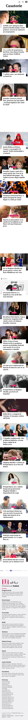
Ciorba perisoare (6, 657)
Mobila (4, 665)
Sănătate (5, 632)
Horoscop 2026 (6, 681)
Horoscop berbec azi (7, 707)
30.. (23, 570)
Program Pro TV (16, 607)
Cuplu (3, 593)
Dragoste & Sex (6, 590)
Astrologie (14, 21)
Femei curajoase (6, 668)
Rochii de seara (10, 624)
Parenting (4, 666)
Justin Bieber (18, 606)
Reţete (4, 651)
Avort (23, 636)
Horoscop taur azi (6, 695)
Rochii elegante (19, 625)
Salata (21, 652)
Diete (3, 643)
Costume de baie (6, 625)
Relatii (14, 361)
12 (9, 570)
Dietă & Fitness (6, 641)
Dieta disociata (18, 646)
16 (15, 570)
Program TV (9, 607)
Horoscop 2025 (6, 683)
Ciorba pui (14, 657)
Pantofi (13, 625)
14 (12, 570)
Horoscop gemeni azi (7, 693)
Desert (12, 655)
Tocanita (16, 654)
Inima (11, 633)
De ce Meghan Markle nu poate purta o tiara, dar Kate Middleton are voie (12, 270)
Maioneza (17, 655)
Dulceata (10, 654)
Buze (17, 616)
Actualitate (5, 671)
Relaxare (18, 643)
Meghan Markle (6, 602)
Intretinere (5, 644)
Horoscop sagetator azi (8, 700)
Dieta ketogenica (10, 647)
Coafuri (19, 614)
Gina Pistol (11, 606)
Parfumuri (14, 614)
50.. (26, 570)
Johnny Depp (11, 603)
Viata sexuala (15, 592)
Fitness (7, 643)
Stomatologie (5, 635)
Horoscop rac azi (6, 691)
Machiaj (24, 614)
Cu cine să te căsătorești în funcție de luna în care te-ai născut (13, 367)
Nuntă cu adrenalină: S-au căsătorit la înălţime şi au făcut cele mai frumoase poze (13, 223)
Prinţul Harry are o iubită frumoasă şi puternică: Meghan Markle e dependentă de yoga (12, 490)
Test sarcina (5, 636)
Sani (3, 616)
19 (19, 570)
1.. (5, 570)
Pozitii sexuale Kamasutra (8, 595)
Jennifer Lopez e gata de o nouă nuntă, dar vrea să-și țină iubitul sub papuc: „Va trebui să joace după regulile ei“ (14, 175)
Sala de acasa (18, 647)
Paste (8, 652)
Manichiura (8, 616)
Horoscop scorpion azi (7, 698)
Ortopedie (12, 638)
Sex (15, 593)
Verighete (13, 627)
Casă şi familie (6, 662)
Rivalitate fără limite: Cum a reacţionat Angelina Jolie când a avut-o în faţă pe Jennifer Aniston (14, 320)
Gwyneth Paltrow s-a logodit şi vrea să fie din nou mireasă (12, 295)
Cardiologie (12, 636)
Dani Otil (18, 604)
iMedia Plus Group (16, 713)
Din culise (4, 673)
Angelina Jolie (5, 604)
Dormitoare (14, 665)
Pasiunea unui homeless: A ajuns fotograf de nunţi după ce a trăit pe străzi (13, 197)
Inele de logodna (6, 627)
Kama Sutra (20, 593)
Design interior (22, 665)
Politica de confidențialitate (8, 715)
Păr (3, 614)
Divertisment (14, 191)
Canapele (8, 665)
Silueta (4, 647)
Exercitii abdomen (17, 644)
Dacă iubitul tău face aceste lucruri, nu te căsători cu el (13, 560)
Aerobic (10, 644)
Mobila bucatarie (6, 664)
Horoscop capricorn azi (8, 697)
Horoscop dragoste (7, 686)
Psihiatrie (18, 638)
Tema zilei (20, 673)
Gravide (23, 666)
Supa (6, 654)
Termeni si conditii (19, 715)
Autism (13, 668)
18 (18, 570)
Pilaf (21, 655)
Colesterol (11, 635)
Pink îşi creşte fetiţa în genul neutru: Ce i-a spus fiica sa (12, 537)
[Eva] (5, 2)
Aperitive (8, 655)
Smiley (23, 604)
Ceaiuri (8, 633)
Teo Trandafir (19, 603)
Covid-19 (7, 676)
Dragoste (4, 592)
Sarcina (4, 633)
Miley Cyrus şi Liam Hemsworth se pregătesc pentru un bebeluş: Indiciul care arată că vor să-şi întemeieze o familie (13, 345)
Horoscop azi (5, 684)
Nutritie (4, 646)
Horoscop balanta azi (7, 705)
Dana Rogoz (12, 604)
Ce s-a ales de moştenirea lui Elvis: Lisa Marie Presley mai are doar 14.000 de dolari (13, 53)
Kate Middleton (15, 602)
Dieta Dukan (12, 643)
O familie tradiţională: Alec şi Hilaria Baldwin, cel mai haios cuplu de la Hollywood (13, 441)
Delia (7, 606)
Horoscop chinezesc (7, 687)
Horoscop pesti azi (7, 702)
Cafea (3, 654)
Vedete (14, 45)
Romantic (9, 592)
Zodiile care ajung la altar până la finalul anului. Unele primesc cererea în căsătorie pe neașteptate (14, 29)
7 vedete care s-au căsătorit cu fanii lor (13, 75)
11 (7, 570)
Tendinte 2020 (5, 628)
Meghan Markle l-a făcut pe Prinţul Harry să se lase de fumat (13, 464)
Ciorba (12, 652)
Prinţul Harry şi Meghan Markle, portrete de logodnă (12, 392)
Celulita (21, 616)
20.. (21, 570)
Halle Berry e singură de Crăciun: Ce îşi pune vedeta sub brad (13, 416)
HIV (9, 638)
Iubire (7, 593)
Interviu (10, 673)
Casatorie (11, 593)
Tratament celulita (14, 617)
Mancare (4, 652)
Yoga (22, 643)
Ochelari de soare (21, 627)
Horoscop (5, 680)
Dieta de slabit (10, 646)
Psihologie (16, 633)
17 (16, 570)
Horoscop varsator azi (7, 701)
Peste (15, 652)
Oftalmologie (18, 636)
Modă (3, 622)
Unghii (9, 614)
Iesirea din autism (6, 675)
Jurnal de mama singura (13, 666)
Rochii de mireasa (18, 624)
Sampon (13, 616)
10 (6, 570)
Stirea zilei (15, 673)
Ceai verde (4, 638)
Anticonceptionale (19, 635)
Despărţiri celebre (16, 675)
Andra (3, 606)
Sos (18, 652)
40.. (25, 570)
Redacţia (4, 717)
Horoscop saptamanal (7, 708)
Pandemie (12, 676)
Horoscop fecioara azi (7, 694)
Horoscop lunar (6, 690)
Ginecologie (23, 633)
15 (13, 570)
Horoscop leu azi (6, 704)
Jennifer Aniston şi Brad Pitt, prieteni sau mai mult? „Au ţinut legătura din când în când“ (13, 101)
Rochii (5, 614)
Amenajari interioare (16, 664)
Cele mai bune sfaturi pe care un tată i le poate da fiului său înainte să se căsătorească (12, 514)
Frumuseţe (5, 613)
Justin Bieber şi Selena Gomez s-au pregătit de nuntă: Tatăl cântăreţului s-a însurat (13, 150)
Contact (8, 717)
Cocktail (20, 654)
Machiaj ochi (5, 617)
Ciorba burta (20, 657)
